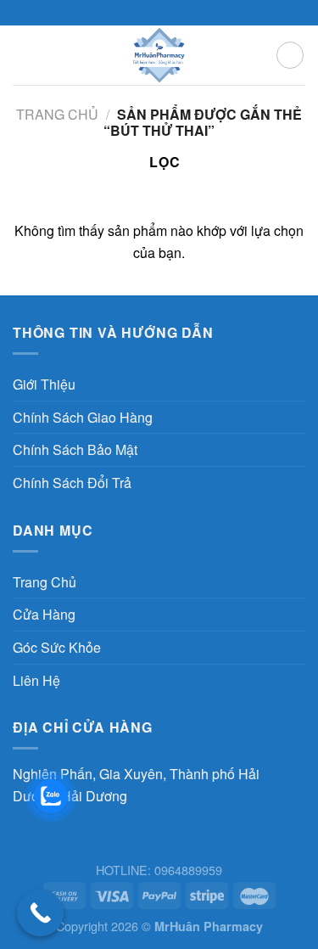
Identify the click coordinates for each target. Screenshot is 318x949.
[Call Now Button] (40, 913)
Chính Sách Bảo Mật (75, 449)
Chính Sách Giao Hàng (83, 417)
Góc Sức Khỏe (57, 647)
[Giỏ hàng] (290, 55)
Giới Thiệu (44, 384)
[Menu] (23, 55)
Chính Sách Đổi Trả (72, 482)
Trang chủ (57, 114)
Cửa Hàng (44, 614)
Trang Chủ (44, 582)
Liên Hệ (36, 680)
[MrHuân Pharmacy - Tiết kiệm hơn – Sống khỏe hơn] (159, 55)
